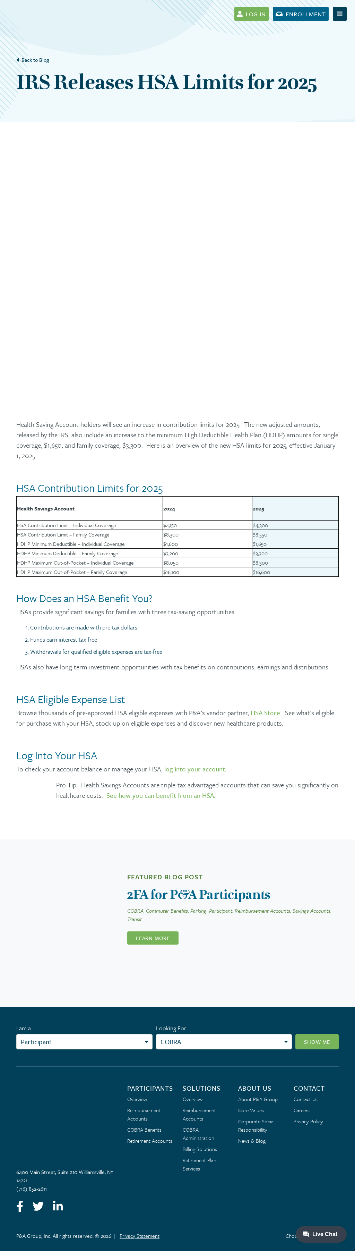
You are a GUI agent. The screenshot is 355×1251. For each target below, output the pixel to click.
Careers (302, 1110)
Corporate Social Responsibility (256, 1125)
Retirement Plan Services (199, 1164)
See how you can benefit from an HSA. (160, 795)
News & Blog (252, 1140)
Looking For (171, 1028)
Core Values (251, 1110)
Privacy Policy (308, 1121)
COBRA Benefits (144, 1129)
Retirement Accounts (149, 1140)
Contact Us (306, 1099)
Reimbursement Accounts (144, 1114)
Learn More (153, 938)
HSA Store (265, 712)
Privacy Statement (139, 1236)
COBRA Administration (198, 1134)
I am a (23, 1028)
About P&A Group (258, 1099)
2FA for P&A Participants (198, 894)
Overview (137, 1099)
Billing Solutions (200, 1149)
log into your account (194, 769)
